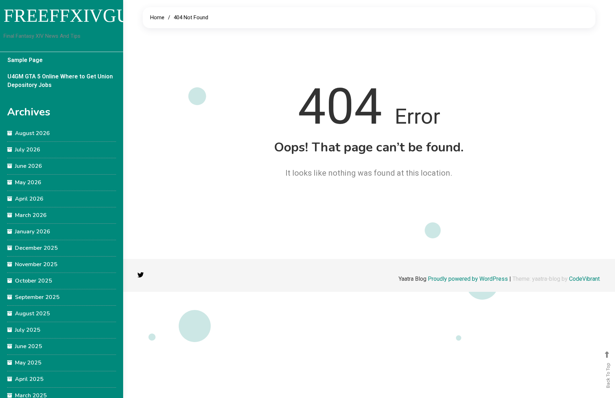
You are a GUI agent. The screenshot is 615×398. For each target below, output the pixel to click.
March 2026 (31, 215)
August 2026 (32, 133)
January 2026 (32, 232)
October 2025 (33, 281)
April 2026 (29, 199)
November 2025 (36, 264)
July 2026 (27, 150)
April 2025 (29, 379)
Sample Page (25, 60)
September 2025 (37, 297)
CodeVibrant (584, 278)
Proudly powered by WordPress (468, 278)
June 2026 (28, 166)
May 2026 (28, 182)
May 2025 (28, 363)
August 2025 (32, 313)
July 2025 (27, 330)
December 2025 (36, 248)
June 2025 (28, 346)
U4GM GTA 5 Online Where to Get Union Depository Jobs (60, 80)
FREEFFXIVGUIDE (82, 15)
